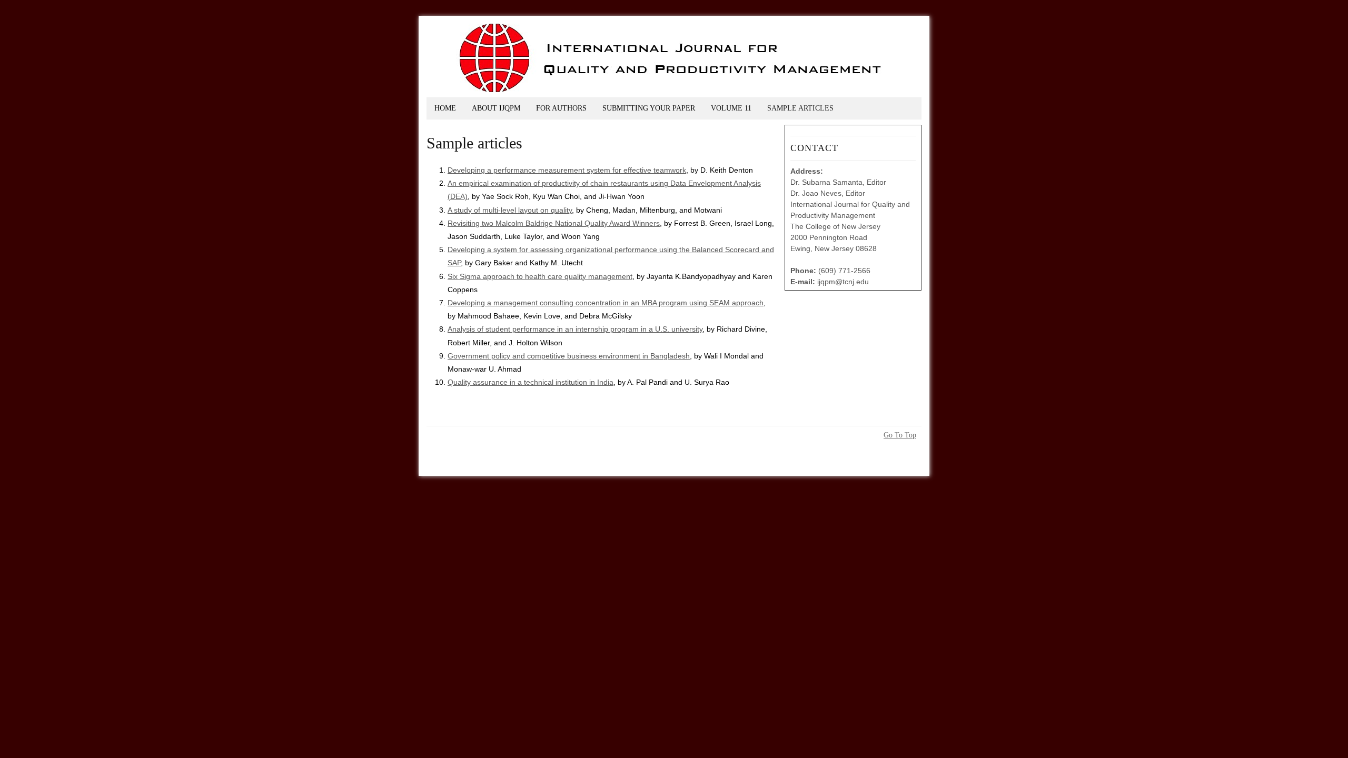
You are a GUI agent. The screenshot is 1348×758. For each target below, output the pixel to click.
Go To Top (900, 435)
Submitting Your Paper (648, 108)
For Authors (561, 108)
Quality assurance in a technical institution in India (530, 382)
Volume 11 (731, 108)
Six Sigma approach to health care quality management (540, 276)
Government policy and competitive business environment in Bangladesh (569, 356)
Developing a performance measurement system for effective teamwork (567, 170)
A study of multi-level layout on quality (510, 210)
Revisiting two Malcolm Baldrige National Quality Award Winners (554, 223)
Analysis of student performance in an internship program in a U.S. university (575, 329)
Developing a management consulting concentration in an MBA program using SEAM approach (606, 302)
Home (445, 108)
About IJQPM (496, 108)
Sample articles (800, 108)
